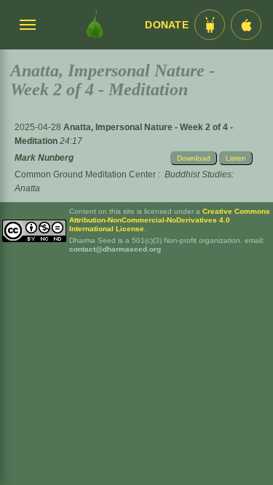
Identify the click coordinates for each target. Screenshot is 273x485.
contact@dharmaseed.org (115, 249)
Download (193, 158)
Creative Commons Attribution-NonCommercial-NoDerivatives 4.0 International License (169, 220)
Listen (236, 158)
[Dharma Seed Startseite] (94, 25)
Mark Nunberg (44, 158)
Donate (167, 25)
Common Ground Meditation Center (85, 174)
